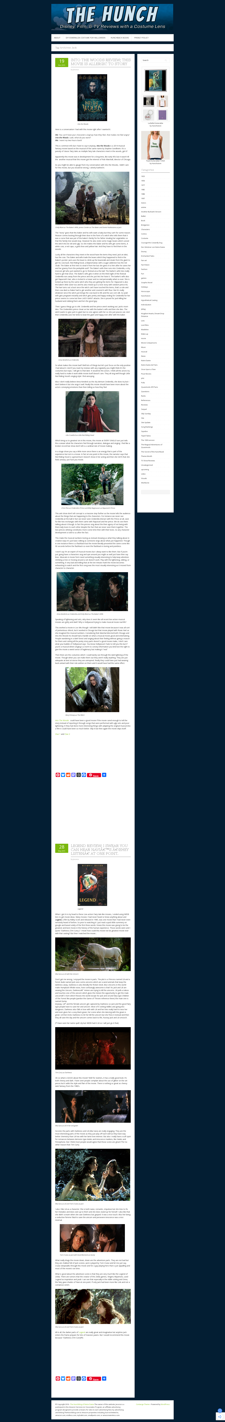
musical (144, 351)
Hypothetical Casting (149, 300)
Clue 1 (57, 734)
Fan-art (144, 260)
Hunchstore (156, 126)
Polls (143, 382)
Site (142, 418)
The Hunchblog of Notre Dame (82, 1404)
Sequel (144, 409)
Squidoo (144, 431)
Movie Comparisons (149, 343)
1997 (143, 198)
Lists (143, 320)
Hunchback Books (120, 37)
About (57, 37)
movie (143, 338)
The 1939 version (148, 440)
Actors (143, 203)
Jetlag (143, 309)
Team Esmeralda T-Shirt (155, 161)
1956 (143, 181)
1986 (143, 194)
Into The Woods (62, 720)
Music (143, 347)
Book (143, 220)
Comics (144, 234)
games (143, 278)
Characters (145, 229)
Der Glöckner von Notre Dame (153, 247)
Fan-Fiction (145, 265)
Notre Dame (146, 360)
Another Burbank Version (151, 212)
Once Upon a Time (148, 369)
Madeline (145, 329)
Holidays (144, 287)
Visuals (144, 478)
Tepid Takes (146, 436)
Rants (143, 396)
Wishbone (145, 483)
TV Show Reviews (148, 460)
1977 (143, 185)
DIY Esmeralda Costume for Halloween (85, 37)
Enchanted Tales (147, 256)
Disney (144, 251)
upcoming (145, 469)
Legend (82, 1332)
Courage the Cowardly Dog (151, 242)
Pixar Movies (146, 374)
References (145, 400)
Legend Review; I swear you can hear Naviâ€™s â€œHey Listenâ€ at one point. (100, 850)
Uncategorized (147, 465)
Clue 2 (67, 734)
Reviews (144, 405)
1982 (143, 189)
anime (143, 207)
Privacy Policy (141, 37)
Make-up (144, 334)
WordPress (165, 1404)
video (143, 474)
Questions (145, 391)
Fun (142, 273)
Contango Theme (143, 1404)
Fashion (144, 269)
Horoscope (145, 291)
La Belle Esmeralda (155, 123)
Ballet (143, 216)
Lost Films (145, 325)
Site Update (145, 422)
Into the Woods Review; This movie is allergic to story (101, 62)
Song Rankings (147, 427)
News (143, 356)
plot (142, 378)
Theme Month (146, 456)
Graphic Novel (146, 282)
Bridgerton (145, 225)
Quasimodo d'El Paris (149, 387)
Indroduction (146, 304)
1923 (143, 176)
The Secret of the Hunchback (152, 452)
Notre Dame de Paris (149, 365)
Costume (144, 238)
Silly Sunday (146, 413)
